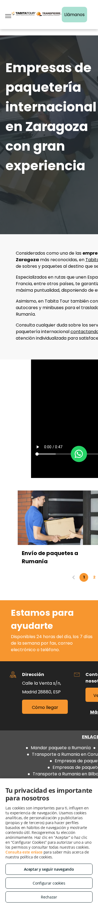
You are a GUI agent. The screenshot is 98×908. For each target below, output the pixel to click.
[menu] (8, 16)
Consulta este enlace (23, 852)
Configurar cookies (49, 883)
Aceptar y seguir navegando (49, 869)
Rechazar (49, 897)
